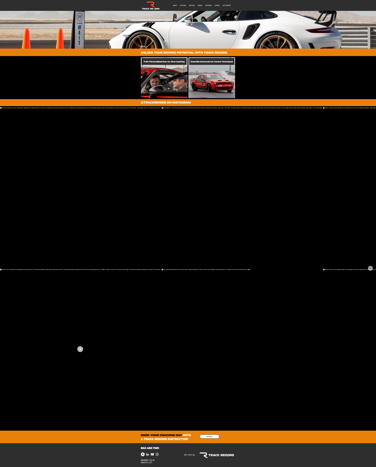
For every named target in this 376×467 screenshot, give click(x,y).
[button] (175, 6)
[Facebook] (143, 454)
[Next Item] (370, 268)
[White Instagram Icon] (157, 454)
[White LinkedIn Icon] (147, 454)
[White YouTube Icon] (152, 454)
